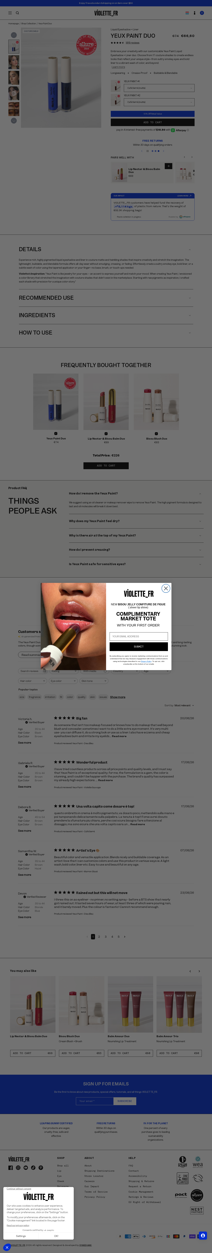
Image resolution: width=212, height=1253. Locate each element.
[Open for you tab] (203, 1236)
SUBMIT (139, 646)
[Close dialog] (166, 588)
